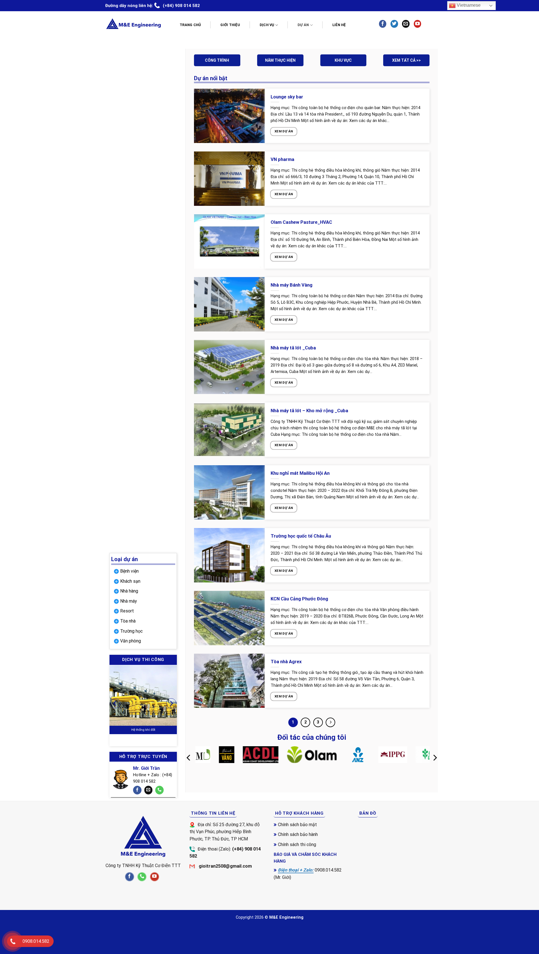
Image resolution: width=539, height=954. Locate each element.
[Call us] (159, 790)
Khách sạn (130, 581)
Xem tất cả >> (406, 60)
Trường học (131, 631)
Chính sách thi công (297, 844)
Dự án (303, 25)
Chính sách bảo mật (297, 824)
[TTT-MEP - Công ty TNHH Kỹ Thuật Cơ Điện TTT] (133, 24)
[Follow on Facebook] (382, 24)
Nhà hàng (129, 591)
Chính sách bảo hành (298, 834)
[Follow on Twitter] (394, 24)
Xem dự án (284, 131)
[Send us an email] (405, 24)
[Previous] (115, 703)
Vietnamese (468, 5)
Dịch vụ (267, 25)
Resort (127, 611)
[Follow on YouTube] (417, 24)
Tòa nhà (128, 621)
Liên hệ (339, 25)
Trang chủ (190, 25)
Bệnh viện (129, 571)
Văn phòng (130, 641)
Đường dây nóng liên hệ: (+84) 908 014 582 (152, 5)
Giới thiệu (230, 25)
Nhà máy (128, 601)
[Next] (171, 703)
